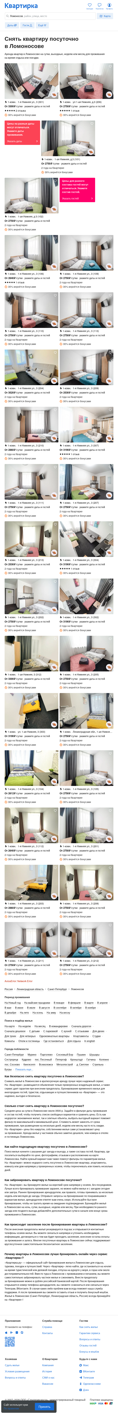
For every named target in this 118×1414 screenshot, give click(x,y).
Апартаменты (81, 1036)
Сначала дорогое (81, 1026)
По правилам (11, 1407)
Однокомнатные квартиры (54, 1036)
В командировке (58, 1026)
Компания (48, 1365)
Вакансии (47, 1383)
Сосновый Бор (64, 1054)
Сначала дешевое (15, 1031)
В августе (44, 1007)
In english (89, 1041)
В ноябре (90, 1007)
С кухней (66, 1031)
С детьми (34, 1031)
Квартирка (23, 6)
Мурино (32, 1054)
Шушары (94, 1054)
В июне (19, 1007)
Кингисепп (29, 1064)
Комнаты (10, 1041)
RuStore (22, 1332)
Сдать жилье (12, 1365)
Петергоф (61, 1059)
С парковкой (50, 1031)
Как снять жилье (88, 1327)
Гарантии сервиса (89, 1333)
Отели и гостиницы (29, 1041)
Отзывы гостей (87, 1345)
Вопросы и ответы (89, 1339)
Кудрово (26, 1059)
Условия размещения (17, 1371)
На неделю (24, 1026)
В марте (89, 1002)
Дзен (86, 1390)
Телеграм (88, 1377)
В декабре (10, 1012)
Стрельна (97, 1064)
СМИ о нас (48, 1377)
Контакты (47, 1333)
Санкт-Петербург (14, 1054)
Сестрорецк (11, 1059)
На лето (24, 1012)
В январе (59, 1002)
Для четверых (28, 1036)
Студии (96, 1036)
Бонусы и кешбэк (89, 1351)
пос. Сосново (12, 1064)
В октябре (76, 1007)
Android (11, 1332)
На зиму (51, 1012)
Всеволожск (46, 1064)
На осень (38, 1012)
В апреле (102, 1002)
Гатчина (91, 1059)
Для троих (10, 1036)
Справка (47, 1327)
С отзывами (82, 1031)
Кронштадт (76, 1059)
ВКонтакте (89, 1371)
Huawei (16, 1332)
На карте (10, 1026)
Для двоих (98, 1031)
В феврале (74, 1002)
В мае (8, 1007)
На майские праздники (37, 1002)
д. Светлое (83, 1064)
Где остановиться (54, 1041)
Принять (44, 1406)
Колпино (104, 1059)
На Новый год (13, 1002)
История (47, 1371)
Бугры (8, 1069)
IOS (6, 1332)
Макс (86, 1365)
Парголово (46, 1054)
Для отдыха (74, 1041)
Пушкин (81, 1054)
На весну (65, 1012)
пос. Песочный (43, 1059)
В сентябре (60, 1007)
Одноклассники (92, 1383)
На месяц (40, 1026)
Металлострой (65, 1064)
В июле (31, 1007)
